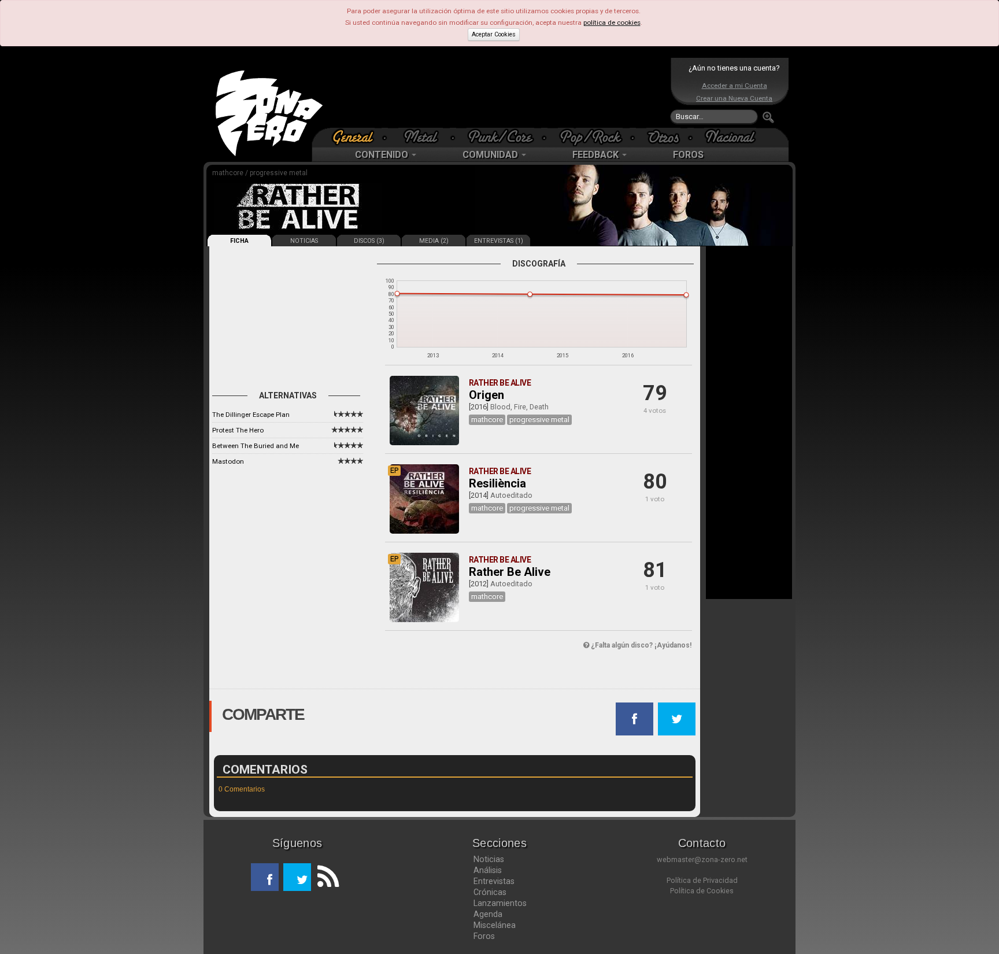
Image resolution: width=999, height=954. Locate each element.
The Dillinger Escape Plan (251, 415)
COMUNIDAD (491, 154)
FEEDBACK (596, 154)
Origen (486, 395)
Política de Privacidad (702, 880)
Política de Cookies (702, 890)
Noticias (488, 859)
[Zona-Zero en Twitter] (297, 877)
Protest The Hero (238, 430)
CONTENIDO (382, 154)
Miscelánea (494, 925)
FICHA (239, 241)
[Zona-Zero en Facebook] (265, 877)
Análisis (487, 870)
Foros (484, 936)
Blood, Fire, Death (519, 406)
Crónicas (489, 892)
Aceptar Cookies (494, 34)
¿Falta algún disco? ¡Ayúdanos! (640, 645)
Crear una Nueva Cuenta (734, 98)
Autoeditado (511, 495)
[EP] (424, 531)
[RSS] (325, 877)
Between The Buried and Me (255, 446)
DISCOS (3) (369, 241)
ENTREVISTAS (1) (498, 241)
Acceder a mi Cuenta (734, 86)
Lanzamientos (500, 903)
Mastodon (228, 461)
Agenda (487, 914)
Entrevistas (494, 881)
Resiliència (497, 483)
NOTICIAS (304, 241)
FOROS (688, 154)
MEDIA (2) (434, 241)
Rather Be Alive (509, 571)
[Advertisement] (496, 92)
